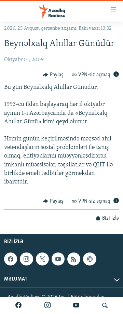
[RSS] (73, 258)
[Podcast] (89, 258)
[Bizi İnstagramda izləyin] (47, 305)
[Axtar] (105, 305)
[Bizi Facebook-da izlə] (18, 305)
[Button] (53, 74)
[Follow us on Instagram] (26, 258)
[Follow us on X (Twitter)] (42, 258)
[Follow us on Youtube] (58, 258)
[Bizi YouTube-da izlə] (76, 305)
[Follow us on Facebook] (10, 258)
